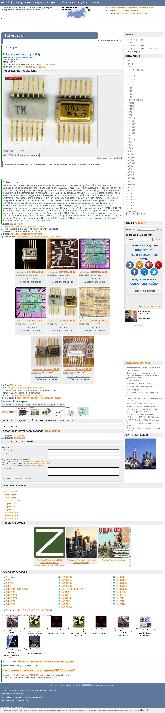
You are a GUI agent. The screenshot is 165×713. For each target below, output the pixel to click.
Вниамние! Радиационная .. (56, 633)
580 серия (10, 494)
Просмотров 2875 (62, 275)
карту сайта (52, 677)
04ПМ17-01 (131, 199)
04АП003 (130, 76)
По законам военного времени (143, 387)
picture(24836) (78, 369)
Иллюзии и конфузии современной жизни (142, 424)
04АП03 (130, 85)
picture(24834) (94, 320)
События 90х (12, 635)
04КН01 (129, 169)
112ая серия (48, 64)
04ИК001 (130, 154)
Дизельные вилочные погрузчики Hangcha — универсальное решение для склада (143, 375)
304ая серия (11, 512)
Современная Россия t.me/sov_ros (131, 13)
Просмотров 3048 (18, 151)
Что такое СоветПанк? (34, 653)
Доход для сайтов (138, 325)
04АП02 (130, 82)
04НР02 (130, 187)
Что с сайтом (93, 2)
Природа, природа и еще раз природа (143, 429)
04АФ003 (130, 88)
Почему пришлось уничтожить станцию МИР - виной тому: (12, 651)
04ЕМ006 (130, 130)
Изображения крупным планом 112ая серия (38, 236)
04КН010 (130, 172)
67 (50, 610)
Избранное (133, 10)
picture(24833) (62, 320)
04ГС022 (130, 103)
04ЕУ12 (129, 145)
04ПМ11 (130, 193)
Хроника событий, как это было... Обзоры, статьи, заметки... (12, 631)
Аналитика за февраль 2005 (142, 420)
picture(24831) (94, 271)
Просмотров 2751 (46, 372)
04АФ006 (130, 97)
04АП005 (130, 79)
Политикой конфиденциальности (12, 694)
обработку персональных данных (36, 461)
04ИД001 (130, 151)
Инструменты (23, 2)
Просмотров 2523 (94, 324)
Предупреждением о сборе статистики (14, 700)
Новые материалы (138, 363)
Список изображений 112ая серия (26, 234)
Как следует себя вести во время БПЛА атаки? (39, 670)
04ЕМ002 (130, 124)
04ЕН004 (130, 136)
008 (128, 61)
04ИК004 (130, 157)
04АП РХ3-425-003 (134, 70)
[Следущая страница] (130, 546)
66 (47, 610)
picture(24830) (62, 271)
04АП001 (130, 73)
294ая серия (11, 518)
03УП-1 (129, 64)
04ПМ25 (130, 202)
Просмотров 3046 (62, 324)
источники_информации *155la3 (29, 67)
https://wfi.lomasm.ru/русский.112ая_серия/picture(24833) (47, 661)
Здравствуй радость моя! (141, 403)
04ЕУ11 (129, 142)
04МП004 (130, 184)
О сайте (62, 2)
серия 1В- (10, 506)
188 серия (10, 497)
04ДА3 (129, 115)
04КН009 (130, 166)
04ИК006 (130, 160)
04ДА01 (129, 112)
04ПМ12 (130, 196)
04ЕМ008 (130, 133)
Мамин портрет (136, 390)
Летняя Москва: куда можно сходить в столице (143, 369)
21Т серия (10, 491)
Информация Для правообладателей (14, 707)
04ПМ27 (130, 208)
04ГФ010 (130, 106)
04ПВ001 (130, 190)
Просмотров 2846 (30, 275)
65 (43, 610)
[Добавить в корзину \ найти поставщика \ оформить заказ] (45, 412)
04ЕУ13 (129, 148)
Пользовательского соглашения (33, 465)
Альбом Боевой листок (113, 560)
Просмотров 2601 (94, 275)
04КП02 (129, 181)
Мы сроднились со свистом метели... (142, 394)
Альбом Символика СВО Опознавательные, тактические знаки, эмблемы (49, 562)
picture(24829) (30, 271)
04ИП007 (130, 163)
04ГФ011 (130, 109)
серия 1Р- (10, 509)
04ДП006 (130, 118)
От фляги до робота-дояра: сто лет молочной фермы (142, 410)
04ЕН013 (130, 139)
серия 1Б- (10, 503)
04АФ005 (130, 94)
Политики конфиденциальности (38, 463)
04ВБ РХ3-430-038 (134, 100)
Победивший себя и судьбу (142, 384)
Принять (144, 710)
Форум (80, 2)
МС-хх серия (12, 500)
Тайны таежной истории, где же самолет (144, 399)
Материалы (39, 2)
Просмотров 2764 (30, 324)
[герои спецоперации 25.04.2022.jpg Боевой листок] (113, 557)
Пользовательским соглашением (46, 690)
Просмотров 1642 (78, 372)
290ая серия (11, 515)
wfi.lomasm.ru (109, 685)
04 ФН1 (129, 67)
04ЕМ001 (130, 121)
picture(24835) (46, 369)
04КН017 (130, 175)
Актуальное (122, 10)
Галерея (51, 2)
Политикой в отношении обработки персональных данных (21, 697)
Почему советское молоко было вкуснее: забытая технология (143, 415)
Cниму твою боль (137, 381)
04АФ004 (130, 91)
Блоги (72, 2)
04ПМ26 (130, 205)
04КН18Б (130, 178)
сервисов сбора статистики (131, 710)
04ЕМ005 (130, 127)
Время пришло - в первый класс (144, 406)
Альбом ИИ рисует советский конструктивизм (81, 561)
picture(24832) (30, 320)
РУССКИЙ (140, 223)
